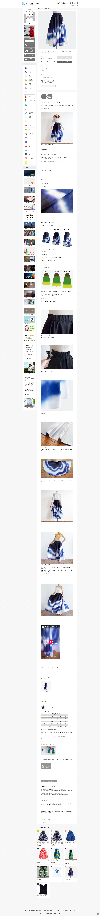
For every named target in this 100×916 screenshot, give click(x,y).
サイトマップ (72, 910)
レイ (47, 144)
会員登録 (62, 5)
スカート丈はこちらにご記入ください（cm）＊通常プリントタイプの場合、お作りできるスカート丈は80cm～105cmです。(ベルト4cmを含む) (48, 82)
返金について (46, 910)
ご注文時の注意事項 (39, 910)
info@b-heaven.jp (29, 347)
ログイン (66, 5)
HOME (38, 8)
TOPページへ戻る (45, 822)
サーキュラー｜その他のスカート (45, 8)
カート (77, 5)
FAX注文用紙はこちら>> (29, 354)
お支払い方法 (52, 910)
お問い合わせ (72, 5)
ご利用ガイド (27, 910)
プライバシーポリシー (59, 910)
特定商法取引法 (66, 910)
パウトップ (44, 144)
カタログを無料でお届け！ (29, 407)
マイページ (57, 5)
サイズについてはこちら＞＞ (47, 65)
